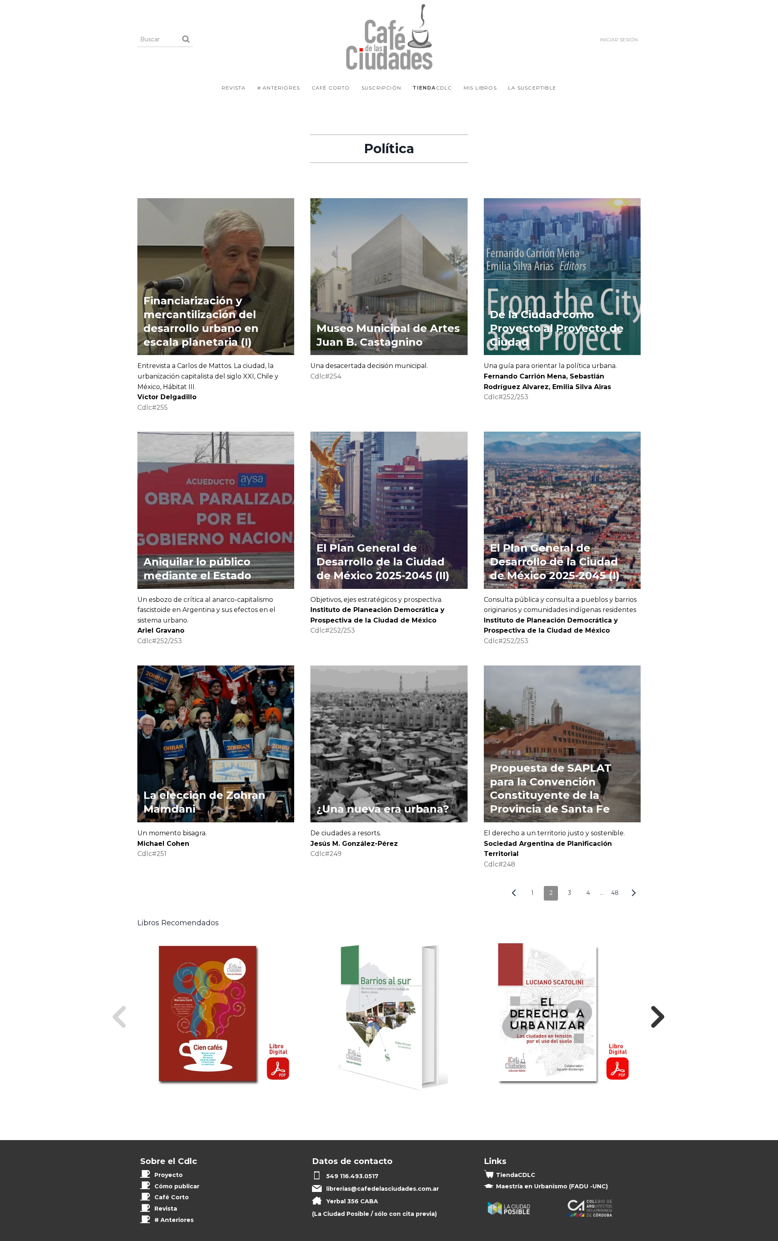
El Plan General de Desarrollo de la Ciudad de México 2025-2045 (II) (382, 561)
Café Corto (331, 88)
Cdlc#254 (325, 376)
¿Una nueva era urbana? (384, 808)
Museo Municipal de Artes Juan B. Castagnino (388, 335)
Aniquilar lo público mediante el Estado (197, 568)
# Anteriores (278, 88)
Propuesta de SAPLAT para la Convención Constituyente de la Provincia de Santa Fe (550, 788)
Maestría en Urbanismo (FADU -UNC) (552, 1186)
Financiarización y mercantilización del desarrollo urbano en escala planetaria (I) (201, 321)
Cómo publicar (176, 1186)
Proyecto (168, 1175)
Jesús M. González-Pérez (354, 843)
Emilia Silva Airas (581, 387)
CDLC (432, 88)
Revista (234, 88)
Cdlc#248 (499, 864)
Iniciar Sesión (619, 39)
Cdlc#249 (326, 854)
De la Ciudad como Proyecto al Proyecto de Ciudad (557, 328)
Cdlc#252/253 (506, 397)
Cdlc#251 (152, 854)
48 (615, 893)
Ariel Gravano (160, 630)
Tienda (515, 1175)
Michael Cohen (163, 843)
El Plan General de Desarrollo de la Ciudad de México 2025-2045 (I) (555, 561)
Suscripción (381, 88)
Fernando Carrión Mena (525, 376)
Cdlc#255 (152, 407)
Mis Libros (480, 88)
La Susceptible (532, 88)
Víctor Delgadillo (167, 397)
